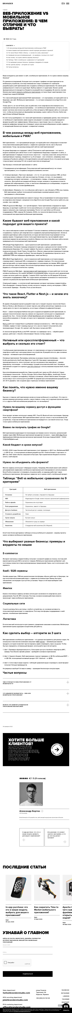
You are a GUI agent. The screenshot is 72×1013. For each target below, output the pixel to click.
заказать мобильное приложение (28, 92)
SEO (14, 435)
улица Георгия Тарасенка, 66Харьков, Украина (42, 992)
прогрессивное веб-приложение (35, 271)
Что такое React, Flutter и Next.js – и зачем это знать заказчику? (28, 53)
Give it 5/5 (27, 778)
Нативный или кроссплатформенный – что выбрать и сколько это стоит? (30, 55)
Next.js (5, 324)
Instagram (65, 993)
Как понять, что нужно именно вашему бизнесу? (23, 57)
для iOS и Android (33, 367)
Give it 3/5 (23, 778)
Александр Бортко (29, 811)
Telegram (65, 999)
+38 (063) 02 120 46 (43, 998)
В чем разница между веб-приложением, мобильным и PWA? (27, 48)
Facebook (65, 990)
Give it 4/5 (25, 778)
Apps (7, 920)
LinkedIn (66, 996)
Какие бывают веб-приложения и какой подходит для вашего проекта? (30, 50)
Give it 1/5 (20, 778)
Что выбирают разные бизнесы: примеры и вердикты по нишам (28, 62)
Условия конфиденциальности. (22, 1011)
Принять (66, 1010)
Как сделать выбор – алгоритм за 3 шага (21, 64)
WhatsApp (65, 1002)
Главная (5, 9)
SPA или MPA (8, 253)
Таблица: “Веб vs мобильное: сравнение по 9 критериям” (26, 60)
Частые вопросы (13, 67)
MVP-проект (40, 642)
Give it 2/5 (22, 778)
